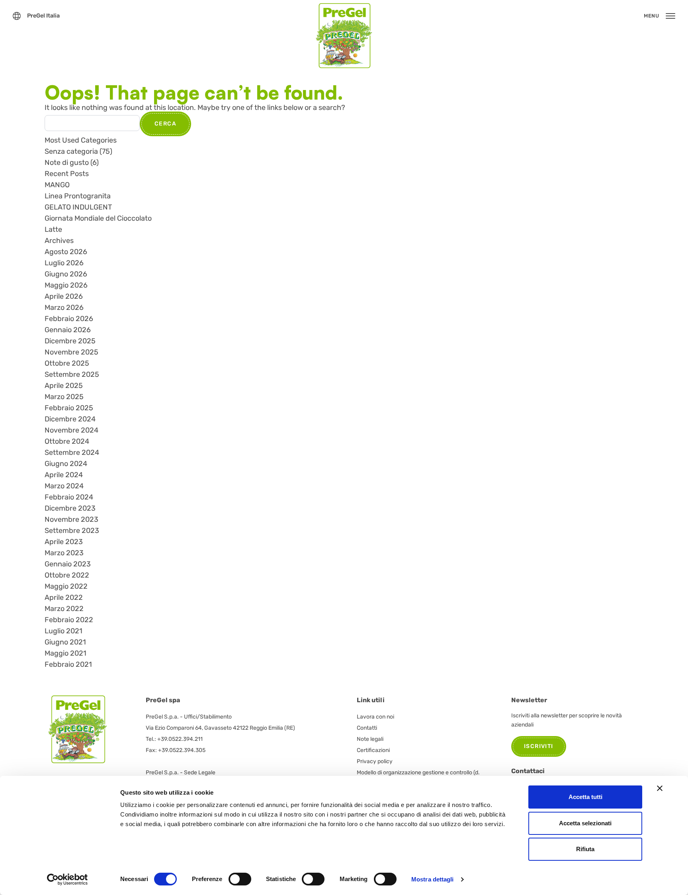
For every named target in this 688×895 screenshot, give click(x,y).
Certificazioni (373, 750)
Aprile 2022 (64, 597)
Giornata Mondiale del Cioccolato (98, 218)
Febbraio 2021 (68, 664)
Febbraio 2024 (69, 497)
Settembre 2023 (72, 530)
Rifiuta (585, 849)
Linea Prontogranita (78, 196)
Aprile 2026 (64, 296)
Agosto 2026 (66, 251)
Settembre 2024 (72, 452)
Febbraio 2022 (69, 619)
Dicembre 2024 (70, 419)
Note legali (370, 739)
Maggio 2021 (65, 653)
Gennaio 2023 (68, 564)
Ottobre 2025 (67, 363)
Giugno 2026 (66, 274)
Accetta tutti (585, 796)
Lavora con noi (375, 716)
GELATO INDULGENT (78, 207)
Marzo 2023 (64, 552)
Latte (53, 229)
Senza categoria (71, 151)
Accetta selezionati (585, 823)
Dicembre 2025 (70, 341)
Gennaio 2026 (68, 329)
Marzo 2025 (64, 396)
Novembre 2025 (71, 352)
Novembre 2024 (71, 430)
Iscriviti (538, 746)
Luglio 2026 (64, 263)
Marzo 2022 (64, 608)
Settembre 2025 (72, 374)
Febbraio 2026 (69, 318)
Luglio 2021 (63, 631)
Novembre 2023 (71, 519)
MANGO (57, 184)
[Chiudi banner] (660, 788)
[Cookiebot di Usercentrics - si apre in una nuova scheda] (67, 879)
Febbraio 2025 (69, 407)
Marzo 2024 (64, 486)
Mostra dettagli (432, 879)
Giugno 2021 (65, 642)
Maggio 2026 (66, 285)
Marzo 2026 (64, 307)
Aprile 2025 (64, 385)
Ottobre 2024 (67, 441)
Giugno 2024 (66, 463)
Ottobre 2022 (67, 575)
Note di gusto (67, 162)
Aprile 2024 (64, 474)
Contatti (367, 728)
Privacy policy (375, 761)
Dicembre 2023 (70, 508)
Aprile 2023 (64, 541)
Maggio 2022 (66, 586)
